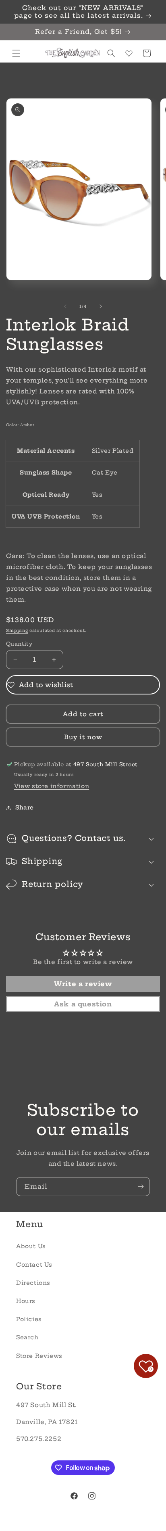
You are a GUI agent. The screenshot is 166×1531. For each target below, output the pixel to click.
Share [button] (24, 807)
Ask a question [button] (83, 1004)
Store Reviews (39, 1355)
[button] (16, 53)
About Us (31, 1246)
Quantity (19, 643)
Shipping (17, 630)
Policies (29, 1319)
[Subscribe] (140, 1186)
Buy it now (83, 737)
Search (27, 1337)
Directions (33, 1282)
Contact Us (34, 1264)
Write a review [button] (83, 984)
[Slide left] (65, 306)
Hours (25, 1301)
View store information (51, 786)
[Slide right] (101, 306)
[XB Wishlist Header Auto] (129, 53)
